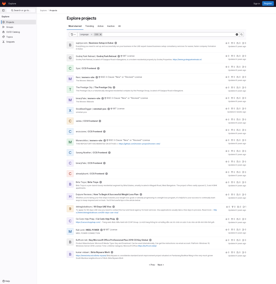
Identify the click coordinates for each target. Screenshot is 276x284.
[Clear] (237, 34)
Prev (153, 265)
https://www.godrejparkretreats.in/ (187, 59)
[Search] (241, 34)
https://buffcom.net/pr (147, 246)
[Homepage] (4, 3)
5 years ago (241, 46)
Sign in (257, 3)
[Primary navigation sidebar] (3, 10)
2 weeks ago (240, 112)
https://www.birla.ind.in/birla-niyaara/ (91, 255)
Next (160, 265)
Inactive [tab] (111, 26)
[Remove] (100, 34)
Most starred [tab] (75, 26)
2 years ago (241, 210)
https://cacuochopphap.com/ (88, 222)
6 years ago (241, 70)
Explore (12, 3)
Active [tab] (100, 26)
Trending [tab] (89, 26)
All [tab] (119, 26)
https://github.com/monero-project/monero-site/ (139, 144)
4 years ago (241, 59)
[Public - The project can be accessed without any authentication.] (116, 43)
